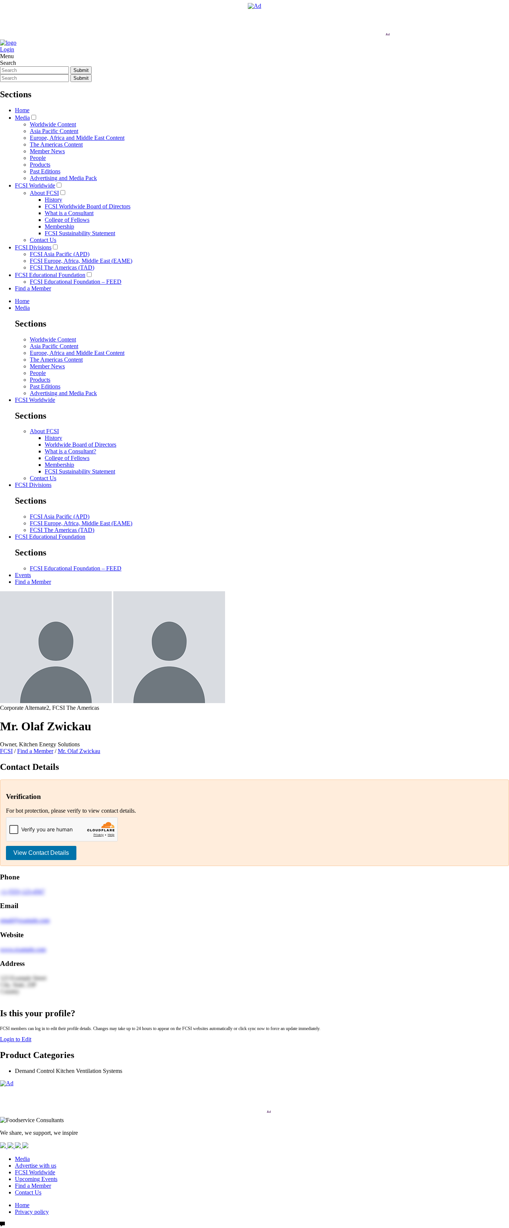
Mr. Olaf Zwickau (79, 751)
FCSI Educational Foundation (50, 275)
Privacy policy (32, 1212)
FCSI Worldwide (35, 185)
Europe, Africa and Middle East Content (77, 138)
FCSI (6, 751)
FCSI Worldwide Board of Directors (87, 206)
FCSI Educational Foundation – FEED (75, 281)
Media (22, 117)
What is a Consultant (69, 213)
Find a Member (33, 288)
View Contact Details (41, 853)
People (38, 158)
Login (7, 49)
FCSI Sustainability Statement (80, 233)
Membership (59, 226)
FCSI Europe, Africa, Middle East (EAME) (81, 261)
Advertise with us (35, 1165)
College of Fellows (67, 220)
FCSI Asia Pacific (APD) (59, 254)
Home (22, 110)
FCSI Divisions (33, 247)
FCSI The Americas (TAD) (62, 267)
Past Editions (45, 171)
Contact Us (43, 240)
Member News (47, 151)
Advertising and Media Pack (63, 178)
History (53, 199)
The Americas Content (56, 144)
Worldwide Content (53, 124)
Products (40, 164)
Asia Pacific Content (54, 131)
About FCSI (44, 193)
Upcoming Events (36, 1179)
